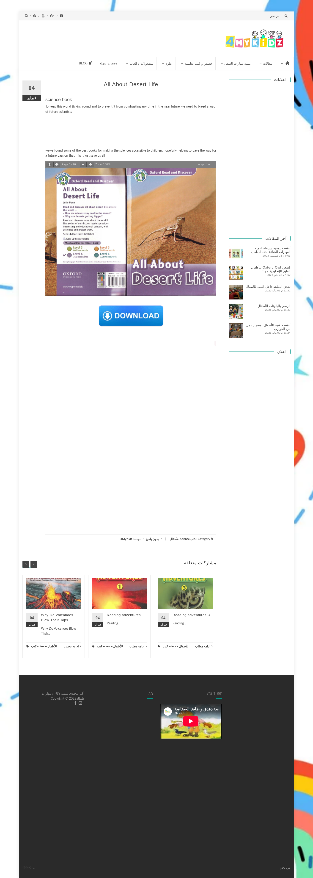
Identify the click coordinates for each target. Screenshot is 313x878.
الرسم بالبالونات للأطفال (274, 306)
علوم (168, 63)
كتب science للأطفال (183, 539)
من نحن (274, 16)
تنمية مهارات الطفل (237, 63)
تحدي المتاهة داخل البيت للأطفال (268, 286)
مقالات (267, 63)
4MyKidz (126, 539)
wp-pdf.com (205, 164)
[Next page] (56, 164)
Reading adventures (124, 615)
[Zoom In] (90, 164)
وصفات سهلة (108, 63)
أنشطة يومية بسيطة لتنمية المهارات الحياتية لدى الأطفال (271, 250)
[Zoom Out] (83, 164)
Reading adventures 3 (191, 615)
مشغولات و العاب (141, 63)
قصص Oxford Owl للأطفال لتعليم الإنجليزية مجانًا (271, 269)
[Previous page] (49, 164)
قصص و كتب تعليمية (198, 63)
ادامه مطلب (71, 646)
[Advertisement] (134, 37)
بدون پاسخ (152, 539)
